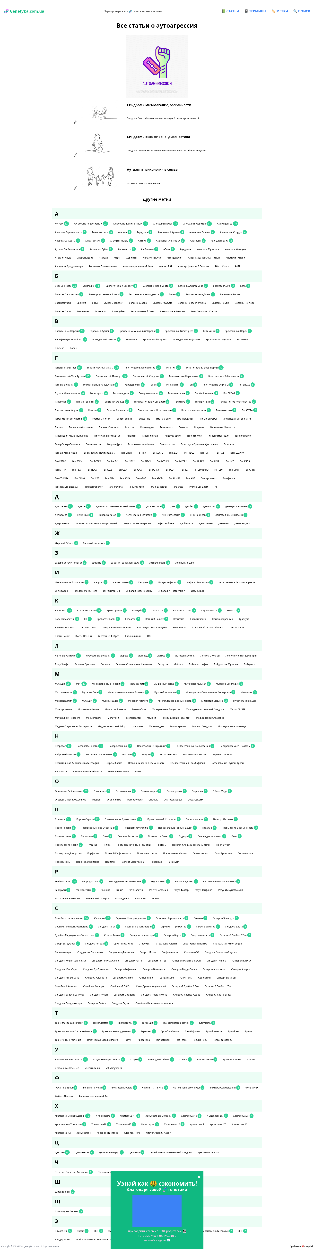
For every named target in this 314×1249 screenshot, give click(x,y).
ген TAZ (220, 452)
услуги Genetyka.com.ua (108, 1059)
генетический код (116, 401)
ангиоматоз (126, 249)
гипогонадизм (122, 393)
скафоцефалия (170, 952)
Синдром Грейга (97, 1003)
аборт (168, 249)
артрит (143, 240)
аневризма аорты (67, 240)
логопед (144, 655)
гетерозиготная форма (141, 444)
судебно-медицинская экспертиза (76, 935)
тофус (127, 1039)
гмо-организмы (208, 418)
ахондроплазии (221, 240)
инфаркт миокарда (199, 582)
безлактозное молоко (172, 311)
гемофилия (228, 478)
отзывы (96, 799)
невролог (62, 745)
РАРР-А (155, 898)
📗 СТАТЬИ (230, 11)
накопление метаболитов (87, 771)
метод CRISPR (238, 709)
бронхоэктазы (63, 302)
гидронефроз (114, 444)
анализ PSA (165, 266)
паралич (208, 827)
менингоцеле (94, 717)
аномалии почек (165, 223)
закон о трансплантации (127, 562)
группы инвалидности (69, 393)
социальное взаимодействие (73, 926)
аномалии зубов (100, 249)
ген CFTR (250, 469)
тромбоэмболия (170, 1031)
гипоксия (131, 435)
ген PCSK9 (95, 461)
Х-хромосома (104, 1115)
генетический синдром (148, 376)
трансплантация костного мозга (75, 1031)
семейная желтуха (94, 986)
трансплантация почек (177, 1022)
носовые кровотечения (101, 754)
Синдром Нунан (99, 994)
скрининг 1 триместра (175, 926)
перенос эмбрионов (87, 861)
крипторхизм (116, 610)
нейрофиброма (113, 762)
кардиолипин (133, 636)
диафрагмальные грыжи (137, 523)
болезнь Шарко (138, 302)
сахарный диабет (66, 943)
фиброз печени (64, 1096)
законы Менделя (184, 562)
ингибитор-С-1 (111, 590)
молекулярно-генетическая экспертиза (210, 692)
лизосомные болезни (100, 655)
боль (244, 285)
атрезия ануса (63, 257)
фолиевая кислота (124, 1087)
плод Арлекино (223, 853)
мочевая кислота (139, 700)
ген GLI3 (107, 469)
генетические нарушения (185, 376)
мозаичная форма (88, 709)
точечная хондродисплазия (102, 1039)
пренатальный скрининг (163, 819)
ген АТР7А (249, 410)
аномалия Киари (235, 257)
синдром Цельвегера (143, 935)
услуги (135, 1059)
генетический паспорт (111, 376)
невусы (147, 754)
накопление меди (118, 771)
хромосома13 (125, 1124)
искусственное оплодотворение (236, 582)
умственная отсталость (71, 1059)
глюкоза (129, 427)
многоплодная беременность (176, 700)
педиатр (110, 861)
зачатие (98, 562)
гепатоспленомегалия (195, 410)
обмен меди (221, 791)
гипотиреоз (98, 393)
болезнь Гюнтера (244, 302)
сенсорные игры (226, 977)
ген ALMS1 (174, 478)
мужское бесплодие (229, 683)
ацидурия (144, 232)
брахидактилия (223, 285)
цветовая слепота (208, 1152)
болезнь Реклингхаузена (192, 302)
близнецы (100, 311)
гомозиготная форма (68, 410)
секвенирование (207, 926)
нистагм (128, 754)
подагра (184, 836)
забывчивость (159, 562)
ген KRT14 (60, 469)
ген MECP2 (181, 461)
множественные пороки (107, 683)
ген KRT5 (245, 461)
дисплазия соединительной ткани (118, 506)
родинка (105, 889)
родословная (160, 881)
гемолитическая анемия (70, 418)
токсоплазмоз (102, 1022)
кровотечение (198, 618)
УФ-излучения (114, 1067)
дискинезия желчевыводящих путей (96, 523)
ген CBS (95, 478)
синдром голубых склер (105, 960)
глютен (59, 427)
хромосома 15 (190, 1115)
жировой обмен (66, 543)
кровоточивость (108, 618)
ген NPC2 (129, 461)
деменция (84, 514)
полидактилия (64, 836)
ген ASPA (125, 478)
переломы (88, 836)
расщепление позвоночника (221, 881)
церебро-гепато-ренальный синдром (171, 1152)
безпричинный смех (142, 311)
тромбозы (233, 1031)
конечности (179, 627)
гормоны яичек (101, 418)
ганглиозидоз (136, 486)
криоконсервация (222, 618)
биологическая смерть (157, 285)
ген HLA (76, 469)
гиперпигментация (218, 435)
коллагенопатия (88, 610)
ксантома (178, 618)
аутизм (61, 223)
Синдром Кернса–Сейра (186, 994)
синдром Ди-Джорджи (96, 969)
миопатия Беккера (115, 709)
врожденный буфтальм (186, 339)
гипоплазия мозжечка (107, 435)
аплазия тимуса (152, 257)
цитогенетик (84, 1152)
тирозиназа (143, 1039)
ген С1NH (126, 452)
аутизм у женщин (235, 249)
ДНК (175, 506)
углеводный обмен (160, 1059)
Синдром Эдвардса (225, 918)
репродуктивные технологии (126, 881)
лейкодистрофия (198, 664)
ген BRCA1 (230, 393)
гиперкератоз (243, 435)
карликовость (210, 610)
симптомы (186, 977)
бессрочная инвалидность (145, 294)
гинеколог (62, 401)
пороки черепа (196, 819)
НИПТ (138, 771)
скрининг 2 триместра (139, 926)
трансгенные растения (68, 1039)
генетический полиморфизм (99, 452)
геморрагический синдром (151, 401)
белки (174, 294)
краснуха (244, 618)
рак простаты (85, 889)
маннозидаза (156, 726)
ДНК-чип (223, 523)
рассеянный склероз (97, 898)
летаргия (163, 664)
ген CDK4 (79, 478)
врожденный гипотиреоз (181, 330)
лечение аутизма (67, 655)
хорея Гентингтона (107, 1132)
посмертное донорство (68, 853)
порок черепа (64, 827)
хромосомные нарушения (72, 1115)
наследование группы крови (227, 762)
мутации (88, 700)
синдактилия (167, 977)
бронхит (81, 302)
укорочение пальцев (67, 1067)
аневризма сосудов (232, 232)
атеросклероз (85, 257)
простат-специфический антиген (191, 844)
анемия (124, 232)
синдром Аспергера (214, 969)
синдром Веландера (154, 969)
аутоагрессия (94, 240)
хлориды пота (132, 1132)
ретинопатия (136, 889)
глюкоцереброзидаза (81, 427)
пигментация (245, 853)
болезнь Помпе (220, 302)
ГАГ (215, 486)
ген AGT (190, 478)
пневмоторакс (200, 853)
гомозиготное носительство (237, 401)
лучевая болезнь (185, 655)
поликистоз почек (160, 836)
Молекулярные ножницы (232, 726)
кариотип (63, 610)
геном (155, 384)
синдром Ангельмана (67, 977)
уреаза (251, 1059)
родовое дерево (186, 881)
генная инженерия (66, 452)
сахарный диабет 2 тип (235, 935)
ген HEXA (92, 469)
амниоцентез (227, 223)
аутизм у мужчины (208, 249)
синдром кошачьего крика (70, 960)
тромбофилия (192, 1031)
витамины (210, 330)
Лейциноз (249, 664)
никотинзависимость (195, 754)
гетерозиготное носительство (156, 410)
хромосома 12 (63, 1132)
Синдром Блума (121, 1003)
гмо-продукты (185, 418)
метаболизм (138, 683)
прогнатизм (223, 844)
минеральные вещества (166, 709)
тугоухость (206, 1022)
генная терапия (86, 401)
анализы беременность (70, 232)
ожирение (101, 791)
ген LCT (230, 461)
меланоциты (133, 717)
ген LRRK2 (198, 461)
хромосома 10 (173, 1124)
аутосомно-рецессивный (90, 223)
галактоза (178, 486)
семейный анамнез (66, 986)
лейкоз (163, 655)
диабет (191, 506)
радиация (140, 898)
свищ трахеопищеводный (151, 986)
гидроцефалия (133, 384)
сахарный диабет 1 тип (218, 986)
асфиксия (131, 257)
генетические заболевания (225, 376)
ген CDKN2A (62, 478)
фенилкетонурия (94, 1087)
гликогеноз (166, 427)
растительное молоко (67, 898)
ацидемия (185, 249)
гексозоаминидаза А (66, 486)
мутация (62, 683)
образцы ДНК (195, 799)
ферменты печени (154, 1087)
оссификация (125, 791)
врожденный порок (237, 330)
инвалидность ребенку (139, 590)
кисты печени (83, 636)
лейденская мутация (226, 664)
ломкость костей (210, 655)
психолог (62, 819)
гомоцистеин (204, 401)
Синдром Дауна (235, 926)
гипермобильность (118, 410)
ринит (119, 889)
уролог (184, 1059)
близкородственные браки (105, 294)
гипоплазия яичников (222, 427)
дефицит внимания (238, 506)
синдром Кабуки (241, 960)
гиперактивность (150, 393)
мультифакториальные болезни (127, 692)
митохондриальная (196, 683)
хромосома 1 (84, 1132)
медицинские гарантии (176, 717)
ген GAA (137, 469)
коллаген (132, 618)
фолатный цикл (65, 1087)
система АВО (191, 952)
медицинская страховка (210, 717)
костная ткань (87, 627)
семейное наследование (71, 918)
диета (83, 506)
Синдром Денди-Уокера (68, 1003)
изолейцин (197, 590)
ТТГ (240, 1039)
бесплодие (90, 285)
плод (235, 836)
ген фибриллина (206, 393)
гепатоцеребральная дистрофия (199, 444)
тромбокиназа (214, 1031)
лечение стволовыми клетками (134, 664)
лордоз (126, 655)
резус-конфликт (203, 889)
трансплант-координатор (118, 1031)
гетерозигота (167, 444)
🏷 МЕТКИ (279, 11)
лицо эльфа (62, 664)
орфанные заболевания (71, 791)
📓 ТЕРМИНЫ (255, 11)
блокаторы (83, 311)
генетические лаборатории (204, 367)
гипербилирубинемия (67, 444)
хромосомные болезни (160, 1115)
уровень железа (232, 1059)
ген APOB (157, 478)
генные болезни (66, 384)
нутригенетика (168, 754)
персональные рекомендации (176, 827)
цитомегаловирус (110, 1152)
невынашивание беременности (146, 762)
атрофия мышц (120, 240)
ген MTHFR (163, 461)
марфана (137, 726)
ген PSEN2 (60, 461)
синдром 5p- (146, 977)
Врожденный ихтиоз (105, 339)
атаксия (103, 257)
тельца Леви (200, 1039)
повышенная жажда (175, 853)
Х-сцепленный (217, 1115)
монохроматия (63, 709)
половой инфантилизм (118, 853)
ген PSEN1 (78, 461)
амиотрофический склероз (193, 266)
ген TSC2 (189, 452)
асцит (117, 257)
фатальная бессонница (188, 1087)
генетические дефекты (217, 384)
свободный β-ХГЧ (120, 986)
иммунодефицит (169, 582)
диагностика (155, 506)
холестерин (149, 1124)
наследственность (89, 745)
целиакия (136, 1152)
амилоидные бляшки (169, 240)
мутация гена (91, 692)
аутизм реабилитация (69, 249)
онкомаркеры (150, 791)
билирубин (118, 311)
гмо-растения (163, 418)
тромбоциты (126, 1022)
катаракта (158, 610)
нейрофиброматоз (67, 754)
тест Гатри (181, 1039)
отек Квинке (114, 799)
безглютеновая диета (199, 294)
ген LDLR (215, 461)
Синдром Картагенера (219, 994)
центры (61, 1152)
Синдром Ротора (96, 943)
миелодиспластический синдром (205, 709)
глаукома (199, 427)
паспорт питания (224, 819)
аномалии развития (196, 223)
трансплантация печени (70, 1022)
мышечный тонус (165, 683)
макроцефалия (65, 700)
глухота (94, 410)
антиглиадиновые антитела (204, 257)
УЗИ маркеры (206, 1059)
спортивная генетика (195, 943)
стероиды (144, 943)
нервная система (222, 754)
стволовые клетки (166, 943)
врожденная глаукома (218, 339)
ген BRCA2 (245, 384)
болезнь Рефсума (162, 302)
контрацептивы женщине (152, 627)
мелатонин (113, 717)
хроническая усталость (70, 1124)
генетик (173, 367)
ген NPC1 (146, 461)
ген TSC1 (205, 452)
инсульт (100, 582)
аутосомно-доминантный (130, 223)
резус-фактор (181, 889)
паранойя (156, 861)
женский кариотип (95, 543)
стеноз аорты (113, 935)
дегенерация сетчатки (140, 514)
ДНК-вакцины (242, 523)
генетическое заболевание (142, 367)
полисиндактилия (147, 853)
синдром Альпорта (96, 977)
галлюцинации (158, 486)
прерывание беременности (239, 827)
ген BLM (109, 478)
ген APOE (141, 478)
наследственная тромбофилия (187, 762)
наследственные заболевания (194, 745)
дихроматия (62, 523)
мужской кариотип (166, 692)
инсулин (144, 582)
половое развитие (129, 836)
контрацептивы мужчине (116, 627)
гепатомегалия (178, 393)
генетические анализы (102, 367)
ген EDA (218, 469)
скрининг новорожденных (132, 918)
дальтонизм (206, 523)
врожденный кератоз (155, 339)
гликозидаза (147, 427)
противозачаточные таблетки (133, 844)
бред (95, 302)
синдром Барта (174, 935)
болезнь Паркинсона (68, 294)
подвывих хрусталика (138, 827)
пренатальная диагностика (123, 819)
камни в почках (156, 618)
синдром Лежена (217, 960)
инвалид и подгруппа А (171, 590)
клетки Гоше (236, 627)
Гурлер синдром (198, 486)
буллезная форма (230, 294)
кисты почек (62, 636)
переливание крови (68, 844)
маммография (178, 726)
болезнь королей (113, 302)
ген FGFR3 (153, 469)
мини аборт (139, 709)
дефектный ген (165, 523)
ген (192, 384)
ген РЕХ (142, 452)
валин (73, 348)
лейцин (178, 664)
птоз (107, 836)
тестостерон (163, 1039)
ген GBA (122, 469)
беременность (65, 285)
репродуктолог (92, 881)
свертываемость (202, 935)
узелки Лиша (92, 1067)
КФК (149, 636)
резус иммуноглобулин (231, 889)
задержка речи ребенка (70, 562)
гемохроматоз (209, 478)
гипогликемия (150, 435)
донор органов (108, 514)
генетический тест (68, 367)
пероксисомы (62, 861)
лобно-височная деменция (241, 655)
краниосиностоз (64, 627)
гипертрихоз (194, 435)
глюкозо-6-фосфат (109, 427)
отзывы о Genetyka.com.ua (70, 799)
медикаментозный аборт (112, 726)
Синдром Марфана (124, 994)
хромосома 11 (129, 1115)
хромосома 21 (242, 1115)
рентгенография (158, 889)
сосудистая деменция (121, 952)
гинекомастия (93, 444)
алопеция (197, 240)
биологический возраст (121, 285)
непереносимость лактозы (236, 745)
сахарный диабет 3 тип (185, 986)
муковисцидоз (112, 700)
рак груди (62, 889)
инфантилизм (122, 582)
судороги (101, 918)
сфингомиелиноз (123, 943)
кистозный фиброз (108, 636)
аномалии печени (201, 232)
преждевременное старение (99, 827)
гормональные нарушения (100, 384)
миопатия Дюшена (214, 700)
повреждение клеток (211, 836)
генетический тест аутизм (72, 376)
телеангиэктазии (222, 1039)
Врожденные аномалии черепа (138, 330)
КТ (87, 618)
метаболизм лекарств (67, 717)
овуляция (199, 791)
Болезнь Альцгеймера (192, 285)
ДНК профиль (199, 514)
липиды (105, 664)
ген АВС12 (157, 452)
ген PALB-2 (113, 461)
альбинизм (149, 249)
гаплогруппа (115, 486)
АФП (237, 266)
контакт (233, 610)
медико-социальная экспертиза (73, 726)
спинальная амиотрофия (227, 943)
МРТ (80, 683)
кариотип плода (184, 610)
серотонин (204, 977)
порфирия (93, 853)
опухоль (153, 799)
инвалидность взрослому (71, 582)
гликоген (183, 427)
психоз (107, 844)
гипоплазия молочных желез (71, 435)
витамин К (243, 339)
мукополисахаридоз (244, 700)
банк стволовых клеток (204, 311)
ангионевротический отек (138, 266)
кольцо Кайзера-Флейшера (208, 627)
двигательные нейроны (230, 514)
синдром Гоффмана (125, 969)
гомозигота (144, 418)
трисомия (149, 1022)
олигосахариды (173, 799)
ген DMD (234, 469)
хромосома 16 (239, 1124)
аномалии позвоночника (103, 266)
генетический (225, 410)
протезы (161, 844)
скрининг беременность (171, 918)
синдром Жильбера (66, 969)
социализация (63, 952)
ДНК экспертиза (172, 514)
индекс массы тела (86, 590)
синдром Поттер (157, 960)
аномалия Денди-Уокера (69, 266)
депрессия (62, 514)
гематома (182, 401)
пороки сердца (87, 819)
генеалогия (174, 384)
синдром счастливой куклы (221, 952)
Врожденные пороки (69, 330)
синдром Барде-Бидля (184, 969)
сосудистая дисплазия (90, 952)
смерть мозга (148, 952)
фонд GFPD (251, 1087)
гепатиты (229, 444)
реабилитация (65, 881)
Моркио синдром (202, 726)
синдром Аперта (240, 969)
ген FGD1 (170, 469)
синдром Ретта (133, 960)
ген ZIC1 (173, 452)
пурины (92, 844)
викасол (59, 348)
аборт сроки (222, 266)
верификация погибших (70, 339)
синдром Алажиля (123, 977)
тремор (249, 1031)
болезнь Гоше (63, 311)
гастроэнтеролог (93, 486)
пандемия (173, 861)
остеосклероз (135, 799)
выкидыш (131, 339)
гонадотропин (124, 418)
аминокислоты (102, 232)
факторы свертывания (224, 1087)
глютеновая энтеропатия (237, 418)
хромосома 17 (218, 1124)
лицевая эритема (84, 664)
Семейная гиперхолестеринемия (154, 1003)
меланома (248, 692)
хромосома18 (100, 1124)
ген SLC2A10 (237, 452)
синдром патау (108, 926)
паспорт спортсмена (133, 861)
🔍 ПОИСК (301, 11)
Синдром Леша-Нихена (154, 994)
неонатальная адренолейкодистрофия (77, 762)
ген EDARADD (201, 469)
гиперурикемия (172, 435)
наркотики (61, 771)
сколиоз (200, 918)
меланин (152, 717)
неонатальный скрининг (153, 745)
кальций (138, 610)
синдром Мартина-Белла (186, 960)
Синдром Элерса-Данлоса (69, 994)
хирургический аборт (158, 1132)
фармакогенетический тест (94, 1096)
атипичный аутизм (170, 232)
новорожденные (120, 745)
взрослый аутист (101, 330)
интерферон (62, 590)
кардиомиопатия (66, 618)
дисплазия (211, 506)
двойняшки (186, 523)
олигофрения (175, 791)
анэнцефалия (174, 257)
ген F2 (184, 469)
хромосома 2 (197, 1124)
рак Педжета (122, 898)
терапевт (148, 1031)
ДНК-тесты (63, 506)
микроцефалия (65, 692)
